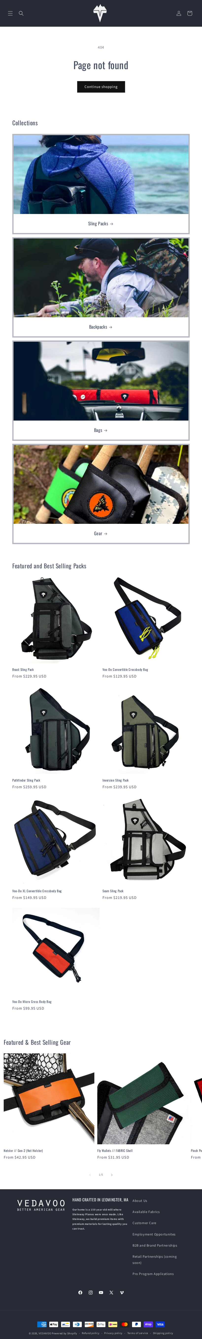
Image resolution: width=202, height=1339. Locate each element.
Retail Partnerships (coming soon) (155, 1259)
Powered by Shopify (64, 1333)
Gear (98, 533)
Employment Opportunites (154, 1234)
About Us (140, 1200)
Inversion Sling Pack (115, 780)
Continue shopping (101, 86)
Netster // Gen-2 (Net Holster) (23, 1150)
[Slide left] (90, 1174)
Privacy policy (113, 1333)
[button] (10, 13)
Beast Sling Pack (23, 669)
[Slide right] (111, 1174)
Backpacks (98, 327)
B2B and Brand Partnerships (155, 1245)
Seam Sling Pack (113, 891)
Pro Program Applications (153, 1274)
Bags (98, 430)
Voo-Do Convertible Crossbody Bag (125, 669)
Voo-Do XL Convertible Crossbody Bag (37, 891)
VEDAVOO (45, 1333)
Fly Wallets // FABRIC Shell (115, 1150)
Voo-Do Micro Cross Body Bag (31, 1001)
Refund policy (90, 1333)
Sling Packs (98, 223)
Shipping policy (163, 1333)
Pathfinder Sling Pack (26, 780)
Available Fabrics (146, 1212)
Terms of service (137, 1333)
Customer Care (144, 1223)
